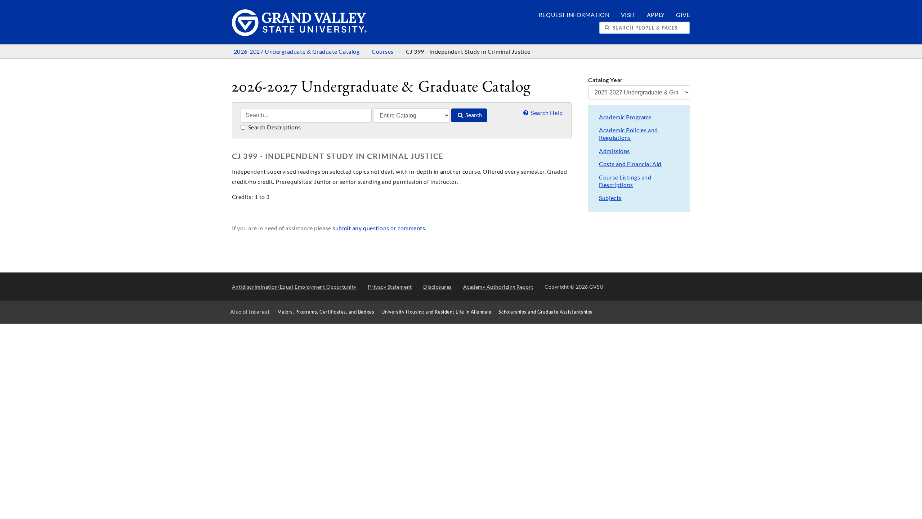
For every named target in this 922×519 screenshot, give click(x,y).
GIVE (683, 15)
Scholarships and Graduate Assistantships (545, 312)
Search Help (546, 113)
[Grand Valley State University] (299, 34)
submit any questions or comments (378, 228)
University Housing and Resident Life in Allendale (436, 312)
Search (473, 115)
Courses (383, 51)
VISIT (628, 15)
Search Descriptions (274, 127)
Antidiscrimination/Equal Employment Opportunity (294, 287)
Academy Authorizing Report (498, 287)
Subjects (610, 198)
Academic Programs (625, 117)
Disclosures (437, 287)
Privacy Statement (390, 287)
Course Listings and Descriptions (625, 181)
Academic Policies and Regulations (628, 134)
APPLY (656, 15)
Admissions (614, 151)
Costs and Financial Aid (630, 164)
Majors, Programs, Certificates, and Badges (326, 312)
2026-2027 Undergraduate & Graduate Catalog (297, 51)
